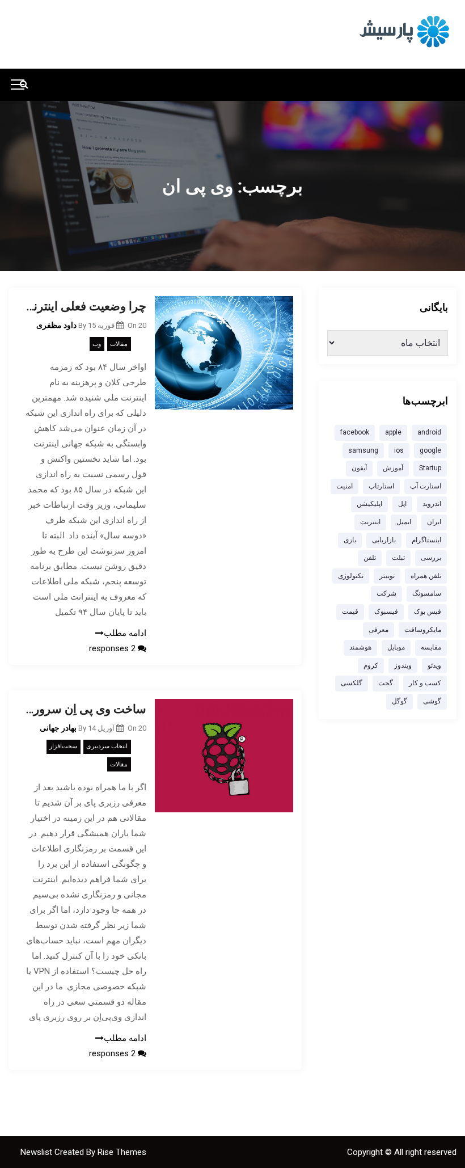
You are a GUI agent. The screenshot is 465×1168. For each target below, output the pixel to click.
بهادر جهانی (58, 727)
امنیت (344, 486)
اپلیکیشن (369, 504)
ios (399, 450)
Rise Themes (122, 1152)
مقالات (119, 344)
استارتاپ (381, 486)
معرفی (378, 630)
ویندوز (403, 665)
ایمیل (403, 522)
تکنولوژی (350, 576)
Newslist (37, 1152)
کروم (370, 665)
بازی (350, 540)
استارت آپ (425, 486)
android (429, 432)
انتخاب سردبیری (107, 746)
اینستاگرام (426, 540)
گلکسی (351, 683)
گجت (385, 683)
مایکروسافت (422, 630)
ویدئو (434, 665)
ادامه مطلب (125, 633)
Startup (430, 468)
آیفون (359, 468)
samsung (363, 450)
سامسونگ (426, 593)
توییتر (387, 576)
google (430, 450)
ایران (434, 522)
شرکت (386, 593)
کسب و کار (425, 683)
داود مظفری (56, 325)
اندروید (431, 504)
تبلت (398, 558)
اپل (402, 504)
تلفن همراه (426, 576)
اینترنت (370, 522)
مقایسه (431, 647)
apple (393, 432)
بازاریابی (384, 540)
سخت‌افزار (63, 746)
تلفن (369, 558)
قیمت (350, 611)
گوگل (399, 701)
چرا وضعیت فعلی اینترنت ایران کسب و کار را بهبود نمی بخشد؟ (86, 306)
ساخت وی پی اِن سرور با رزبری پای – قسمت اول (86, 709)
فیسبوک (386, 611)
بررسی (431, 558)
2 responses (113, 648)
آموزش (393, 468)
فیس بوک (427, 611)
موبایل (396, 647)
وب (96, 344)
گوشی (432, 701)
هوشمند (360, 647)
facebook (354, 432)
